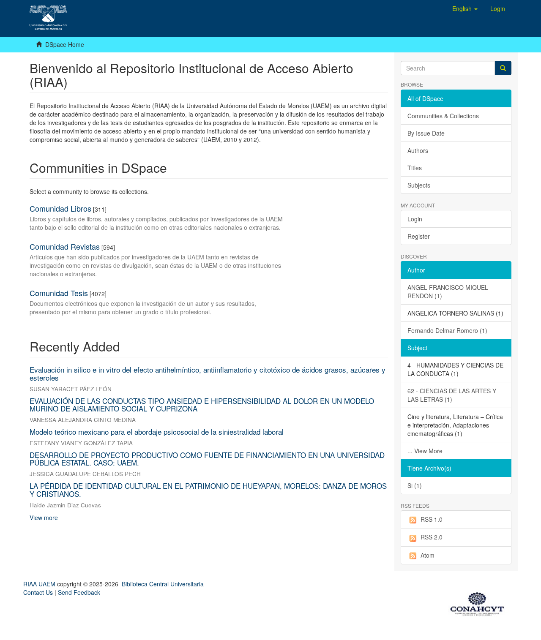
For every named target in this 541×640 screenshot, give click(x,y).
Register (418, 236)
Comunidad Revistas (65, 246)
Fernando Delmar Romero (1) (447, 330)
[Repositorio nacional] (480, 602)
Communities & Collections (443, 116)
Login (414, 219)
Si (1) (414, 485)
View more (44, 517)
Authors (417, 150)
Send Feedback (79, 592)
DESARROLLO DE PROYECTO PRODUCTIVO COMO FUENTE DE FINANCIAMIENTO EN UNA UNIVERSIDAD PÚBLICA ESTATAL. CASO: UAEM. (207, 458)
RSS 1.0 (432, 519)
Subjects (418, 185)
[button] (465, 8)
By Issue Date (426, 133)
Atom (427, 555)
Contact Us (38, 592)
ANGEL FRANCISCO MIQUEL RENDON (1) (447, 291)
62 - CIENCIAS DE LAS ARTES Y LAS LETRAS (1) (451, 395)
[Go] (503, 68)
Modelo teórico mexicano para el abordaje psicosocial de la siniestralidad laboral (157, 431)
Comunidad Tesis (59, 292)
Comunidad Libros (60, 208)
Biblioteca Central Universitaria (163, 584)
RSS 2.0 (432, 537)
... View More (425, 451)
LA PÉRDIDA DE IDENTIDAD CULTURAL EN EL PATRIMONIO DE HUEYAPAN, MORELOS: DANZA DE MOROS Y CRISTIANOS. (208, 489)
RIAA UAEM (40, 584)
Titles (414, 167)
